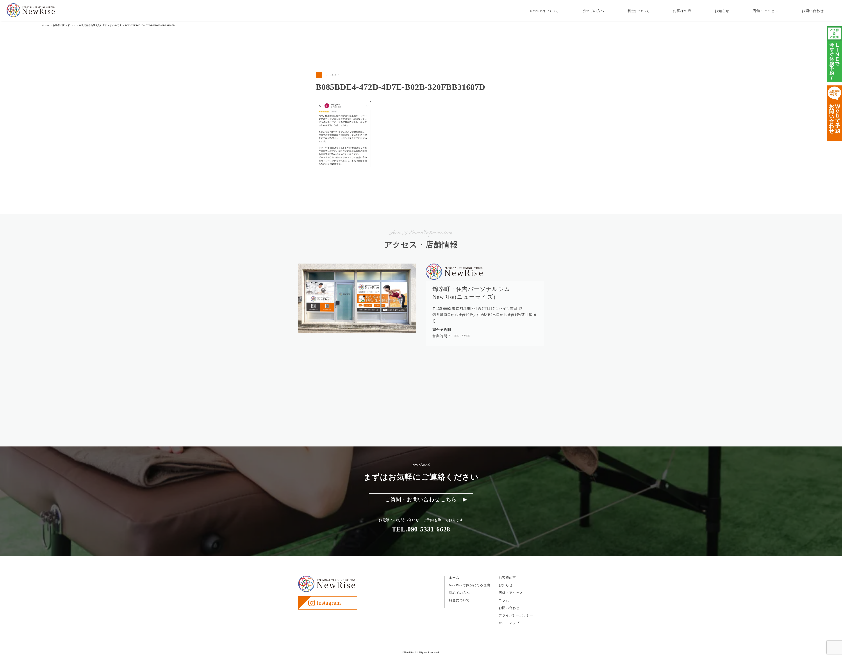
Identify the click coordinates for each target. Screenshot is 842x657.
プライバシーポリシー (516, 615)
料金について (639, 11)
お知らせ (722, 11)
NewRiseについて (544, 11)
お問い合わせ (813, 11)
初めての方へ (593, 11)
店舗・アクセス (765, 11)
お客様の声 (682, 11)
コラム (504, 600)
